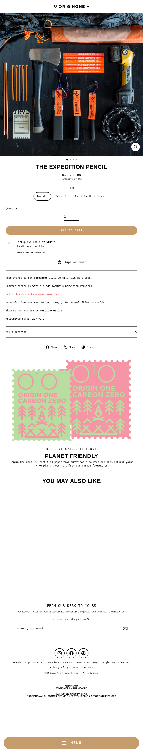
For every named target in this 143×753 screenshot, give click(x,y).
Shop (27, 662)
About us (38, 662)
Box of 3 (61, 196)
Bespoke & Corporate (59, 662)
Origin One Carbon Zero (116, 662)
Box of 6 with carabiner (89, 196)
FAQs (95, 662)
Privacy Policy (59, 667)
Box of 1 (42, 196)
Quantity (12, 208)
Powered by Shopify (91, 673)
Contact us (82, 662)
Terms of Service (82, 667)
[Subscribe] (125, 628)
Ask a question (16, 331)
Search (17, 662)
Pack (71, 187)
